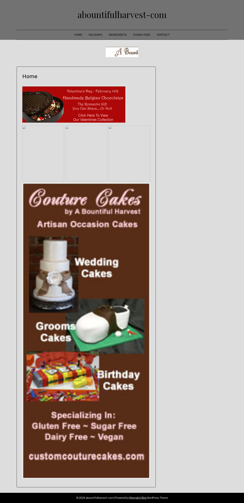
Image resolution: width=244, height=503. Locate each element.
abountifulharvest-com (122, 14)
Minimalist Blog (137, 497)
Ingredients (118, 34)
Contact (163, 34)
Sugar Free (141, 34)
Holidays (95, 34)
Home (78, 34)
